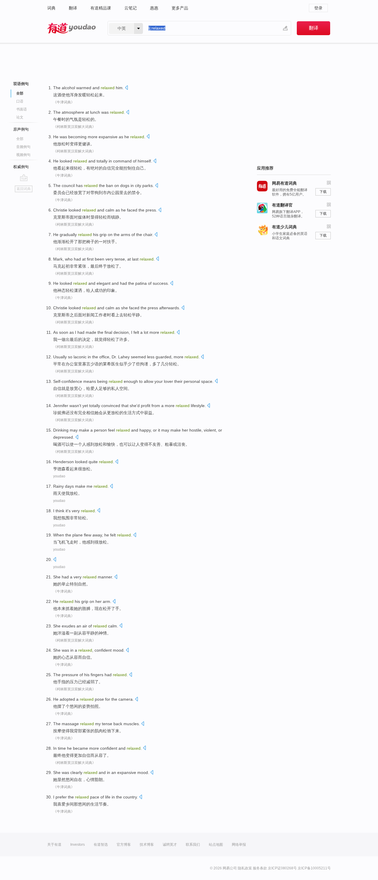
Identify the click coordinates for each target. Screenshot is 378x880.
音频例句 (23, 147)
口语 (19, 101)
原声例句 (21, 129)
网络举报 (239, 844)
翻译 (73, 8)
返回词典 (24, 189)
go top (23, 177)
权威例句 (21, 167)
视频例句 (23, 155)
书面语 (21, 109)
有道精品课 (100, 8)
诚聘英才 (170, 844)
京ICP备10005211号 (314, 868)
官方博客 (124, 844)
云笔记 (130, 8)
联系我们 (193, 844)
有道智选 (101, 844)
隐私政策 (245, 868)
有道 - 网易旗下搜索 (71, 28)
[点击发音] (126, 88)
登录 (318, 8)
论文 (19, 117)
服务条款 (260, 868)
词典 (51, 8)
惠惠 (154, 8)
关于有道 (54, 844)
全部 (19, 139)
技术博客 (147, 844)
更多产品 (180, 8)
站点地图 (216, 844)
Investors (77, 844)
